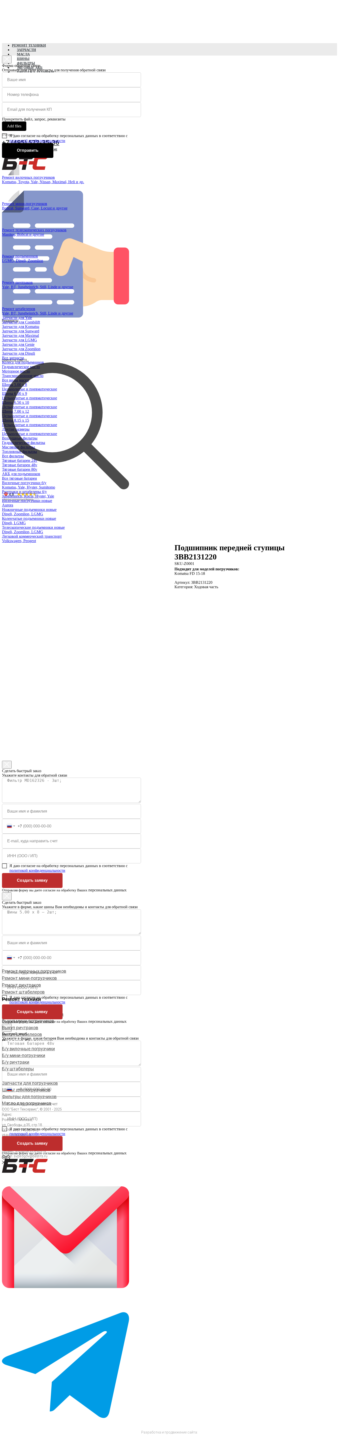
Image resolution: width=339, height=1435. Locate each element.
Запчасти (26, 50)
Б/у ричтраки (15, 1062)
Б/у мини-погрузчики (23, 1055)
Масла (23, 54)
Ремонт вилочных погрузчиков (34, 971)
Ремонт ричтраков (21, 985)
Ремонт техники (29, 45)
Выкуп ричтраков (20, 1027)
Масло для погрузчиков (26, 1103)
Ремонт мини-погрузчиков (29, 978)
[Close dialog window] (7, 59)
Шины (23, 59)
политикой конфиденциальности (37, 141)
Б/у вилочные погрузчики (28, 1048)
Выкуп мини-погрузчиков (28, 1021)
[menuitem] (61, 171)
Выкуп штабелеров (22, 1034)
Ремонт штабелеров (23, 992)
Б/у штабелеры (18, 1068)
